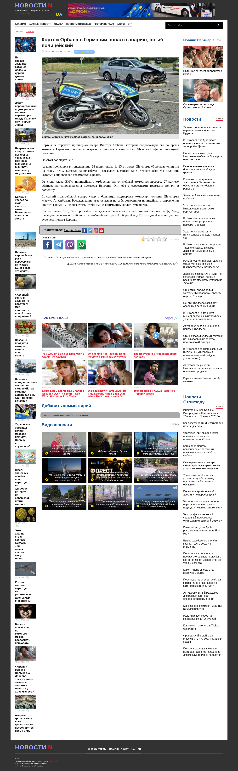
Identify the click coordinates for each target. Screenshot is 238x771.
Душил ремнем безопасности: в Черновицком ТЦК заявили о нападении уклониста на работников (121, 264)
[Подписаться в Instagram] (96, 230)
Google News (72, 230)
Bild (70, 160)
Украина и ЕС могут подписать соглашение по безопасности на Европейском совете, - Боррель (97, 257)
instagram (84, 415)
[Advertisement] (110, 289)
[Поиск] (219, 25)
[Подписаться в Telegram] (90, 230)
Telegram (74, 415)
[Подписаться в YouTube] (102, 230)
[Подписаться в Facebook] (85, 230)
